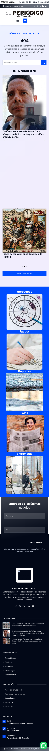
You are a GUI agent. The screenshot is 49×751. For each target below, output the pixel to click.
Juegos (24, 331)
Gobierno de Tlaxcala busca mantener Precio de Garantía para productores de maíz (27, 641)
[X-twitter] (40, 6)
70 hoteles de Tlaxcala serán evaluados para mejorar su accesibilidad (28, 624)
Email (9, 721)
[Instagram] (37, 6)
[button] (18, 20)
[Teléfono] (4, 728)
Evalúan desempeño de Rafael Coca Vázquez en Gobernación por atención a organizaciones (23, 134)
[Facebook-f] (34, 6)
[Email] (4, 721)
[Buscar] (43, 62)
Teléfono (11, 728)
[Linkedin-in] (43, 6)
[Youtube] (45, 6)
